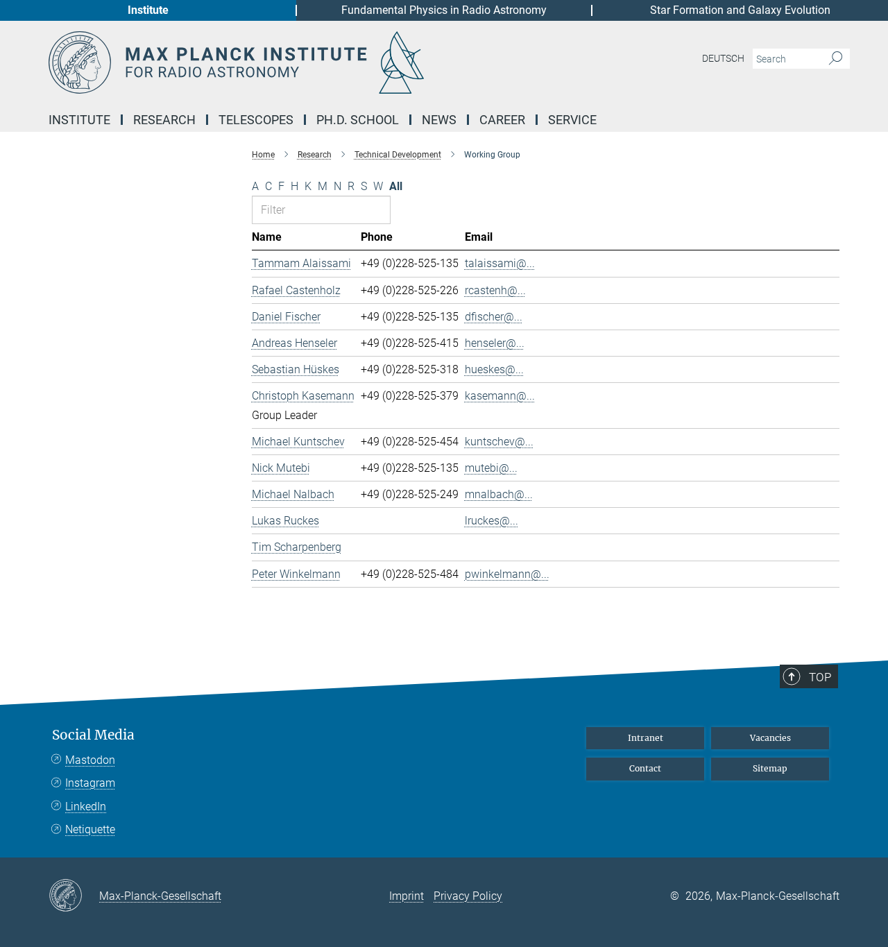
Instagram (90, 783)
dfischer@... (493, 316)
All (395, 186)
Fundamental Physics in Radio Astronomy (444, 10)
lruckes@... (491, 520)
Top (820, 677)
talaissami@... (500, 263)
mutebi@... (491, 468)
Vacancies (770, 738)
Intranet (645, 738)
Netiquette (90, 829)
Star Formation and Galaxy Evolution (740, 10)
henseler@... (494, 343)
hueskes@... (494, 369)
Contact (645, 768)
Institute (148, 10)
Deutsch (723, 58)
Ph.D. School (357, 119)
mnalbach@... (499, 494)
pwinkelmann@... (507, 574)
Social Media (93, 735)
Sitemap (770, 768)
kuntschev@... (499, 441)
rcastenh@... (495, 290)
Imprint (406, 896)
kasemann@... (500, 395)
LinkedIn (85, 806)
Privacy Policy (468, 896)
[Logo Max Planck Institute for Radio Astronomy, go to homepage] (309, 62)
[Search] (835, 59)
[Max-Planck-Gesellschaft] (74, 896)
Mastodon (90, 760)
